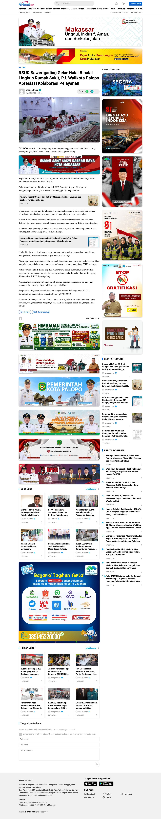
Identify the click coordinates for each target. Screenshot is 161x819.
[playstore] (106, 783)
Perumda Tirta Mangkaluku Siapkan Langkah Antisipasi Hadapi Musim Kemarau (114, 417)
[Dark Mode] (123, 3)
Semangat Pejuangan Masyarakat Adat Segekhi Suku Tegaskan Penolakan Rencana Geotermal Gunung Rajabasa (124, 538)
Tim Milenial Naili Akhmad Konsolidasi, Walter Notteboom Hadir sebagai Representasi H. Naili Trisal (86, 671)
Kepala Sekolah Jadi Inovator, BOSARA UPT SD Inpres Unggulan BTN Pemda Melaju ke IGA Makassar (124, 512)
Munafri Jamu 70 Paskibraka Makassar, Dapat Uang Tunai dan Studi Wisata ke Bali (123, 498)
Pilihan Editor (28, 648)
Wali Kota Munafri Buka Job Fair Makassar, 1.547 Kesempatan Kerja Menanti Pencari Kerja (122, 485)
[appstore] (90, 783)
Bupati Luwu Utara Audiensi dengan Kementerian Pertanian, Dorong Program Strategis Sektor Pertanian (86, 546)
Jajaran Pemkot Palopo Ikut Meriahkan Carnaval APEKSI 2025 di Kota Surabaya (58, 671)
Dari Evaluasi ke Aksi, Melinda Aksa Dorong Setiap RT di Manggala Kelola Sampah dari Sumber (123, 552)
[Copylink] (91, 91)
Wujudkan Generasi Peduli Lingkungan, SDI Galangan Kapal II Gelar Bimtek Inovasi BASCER (124, 472)
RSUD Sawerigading (41, 312)
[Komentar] (79, 91)
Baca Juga (26, 489)
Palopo (22, 67)
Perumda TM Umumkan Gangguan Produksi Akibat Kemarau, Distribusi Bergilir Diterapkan (114, 433)
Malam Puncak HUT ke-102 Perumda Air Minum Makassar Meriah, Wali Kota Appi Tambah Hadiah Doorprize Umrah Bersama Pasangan (123, 525)
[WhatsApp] (86, 91)
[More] (96, 91)
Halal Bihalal (25, 312)
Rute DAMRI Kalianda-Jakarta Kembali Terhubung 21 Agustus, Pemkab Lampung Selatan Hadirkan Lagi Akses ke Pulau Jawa (123, 579)
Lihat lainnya (91, 489)
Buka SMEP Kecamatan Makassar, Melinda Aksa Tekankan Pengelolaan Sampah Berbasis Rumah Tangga (123, 565)
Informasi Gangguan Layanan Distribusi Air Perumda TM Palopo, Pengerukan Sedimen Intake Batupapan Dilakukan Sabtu (49, 240)
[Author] (22, 91)
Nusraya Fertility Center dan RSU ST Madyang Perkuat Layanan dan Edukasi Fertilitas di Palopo (50, 198)
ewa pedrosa (32, 90)
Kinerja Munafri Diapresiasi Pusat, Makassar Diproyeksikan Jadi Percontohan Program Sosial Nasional (31, 546)
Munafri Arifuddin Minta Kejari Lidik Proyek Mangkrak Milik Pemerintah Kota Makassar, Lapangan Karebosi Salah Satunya (86, 705)
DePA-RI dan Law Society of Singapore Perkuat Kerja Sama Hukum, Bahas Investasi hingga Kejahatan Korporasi (59, 512)
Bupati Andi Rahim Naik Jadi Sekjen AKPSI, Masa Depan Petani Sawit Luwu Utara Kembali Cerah (59, 546)
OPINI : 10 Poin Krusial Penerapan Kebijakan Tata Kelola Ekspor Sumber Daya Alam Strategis (31, 512)
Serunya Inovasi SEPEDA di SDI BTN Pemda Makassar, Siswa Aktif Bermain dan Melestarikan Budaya (123, 458)
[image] (32, 501)
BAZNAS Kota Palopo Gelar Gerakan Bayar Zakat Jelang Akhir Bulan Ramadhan (58, 705)
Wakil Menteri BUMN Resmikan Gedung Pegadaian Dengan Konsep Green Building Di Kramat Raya (86, 512)
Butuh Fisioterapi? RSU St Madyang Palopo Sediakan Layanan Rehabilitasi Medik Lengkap (31, 671)
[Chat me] (122, 353)
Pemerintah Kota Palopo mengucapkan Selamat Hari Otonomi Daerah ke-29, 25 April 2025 (31, 705)
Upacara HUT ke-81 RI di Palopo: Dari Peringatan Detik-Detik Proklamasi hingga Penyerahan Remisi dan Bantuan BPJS (116, 367)
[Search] (57, 3)
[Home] (116, 3)
